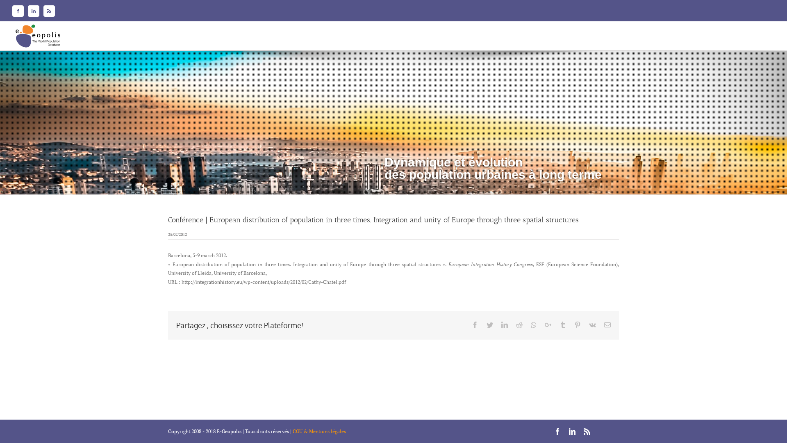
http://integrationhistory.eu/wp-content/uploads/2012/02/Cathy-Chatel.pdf (264, 282)
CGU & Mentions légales (319, 431)
